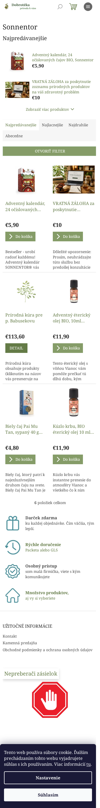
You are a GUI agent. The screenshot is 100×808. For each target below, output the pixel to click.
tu (88, 764)
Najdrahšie (78, 124)
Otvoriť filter (50, 151)
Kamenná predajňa (20, 642)
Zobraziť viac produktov (47, 109)
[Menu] (88, 6)
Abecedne (14, 135)
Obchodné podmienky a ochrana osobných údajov (48, 649)
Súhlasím (48, 795)
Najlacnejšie (52, 124)
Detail (16, 347)
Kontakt (10, 636)
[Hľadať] (60, 6)
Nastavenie (48, 778)
